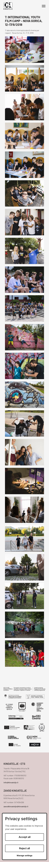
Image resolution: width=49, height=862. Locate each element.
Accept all (24, 837)
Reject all (24, 848)
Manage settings (24, 855)
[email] (24, 782)
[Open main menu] (43, 6)
